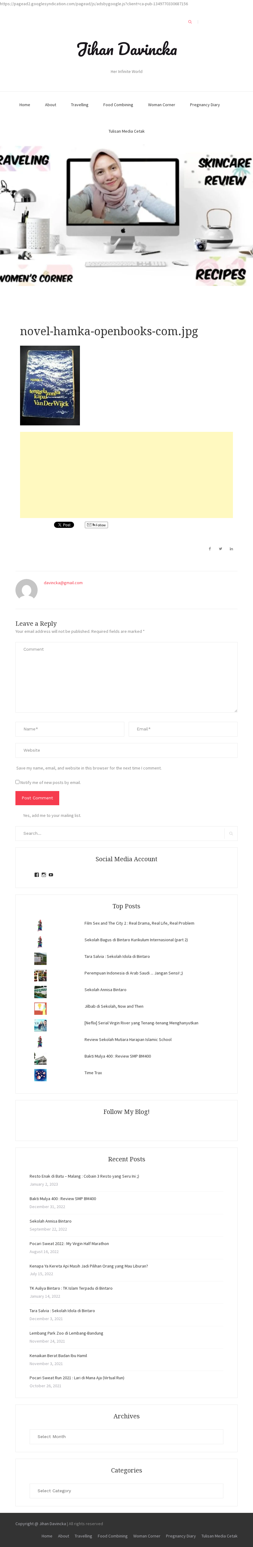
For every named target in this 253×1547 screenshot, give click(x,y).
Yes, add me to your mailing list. (52, 815)
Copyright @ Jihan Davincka (40, 1523)
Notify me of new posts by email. (50, 782)
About (50, 104)
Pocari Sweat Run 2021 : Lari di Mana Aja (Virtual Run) (77, 1377)
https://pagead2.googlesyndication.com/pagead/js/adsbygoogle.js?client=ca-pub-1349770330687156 (94, 3)
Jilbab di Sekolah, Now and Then (114, 1006)
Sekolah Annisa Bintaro (105, 989)
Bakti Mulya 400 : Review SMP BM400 (118, 1056)
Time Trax (93, 1072)
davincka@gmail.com (63, 582)
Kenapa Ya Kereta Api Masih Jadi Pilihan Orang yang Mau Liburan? (89, 1266)
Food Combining (118, 104)
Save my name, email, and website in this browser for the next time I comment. (89, 768)
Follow (100, 525)
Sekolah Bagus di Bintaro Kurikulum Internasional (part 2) (136, 939)
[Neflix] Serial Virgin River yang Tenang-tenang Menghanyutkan (141, 1023)
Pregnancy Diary (205, 104)
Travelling (80, 104)
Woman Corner (161, 104)
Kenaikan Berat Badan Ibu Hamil (58, 1355)
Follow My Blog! (126, 1111)
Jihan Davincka (126, 48)
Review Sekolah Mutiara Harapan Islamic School (128, 1039)
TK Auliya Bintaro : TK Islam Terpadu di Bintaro (71, 1288)
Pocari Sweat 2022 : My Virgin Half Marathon (69, 1243)
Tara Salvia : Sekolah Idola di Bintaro (117, 956)
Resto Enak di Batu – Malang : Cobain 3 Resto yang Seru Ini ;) (84, 1176)
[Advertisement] (126, 475)
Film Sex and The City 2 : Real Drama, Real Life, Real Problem (139, 923)
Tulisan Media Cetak (127, 131)
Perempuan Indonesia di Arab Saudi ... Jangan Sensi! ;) (134, 973)
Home (24, 104)
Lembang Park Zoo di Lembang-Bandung (66, 1333)
